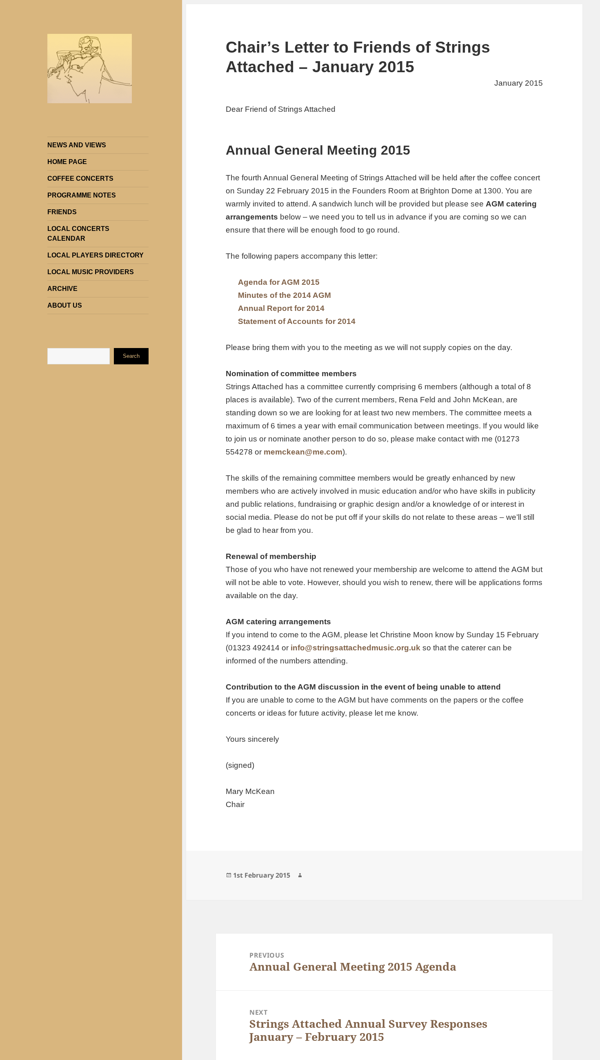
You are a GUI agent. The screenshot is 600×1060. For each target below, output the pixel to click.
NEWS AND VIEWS (76, 145)
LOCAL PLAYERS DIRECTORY (95, 255)
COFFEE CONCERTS (80, 178)
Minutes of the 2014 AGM (284, 295)
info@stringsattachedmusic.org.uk (355, 647)
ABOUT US (64, 305)
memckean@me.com (303, 452)
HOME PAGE (67, 161)
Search (131, 356)
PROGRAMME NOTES (81, 195)
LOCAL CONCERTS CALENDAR (78, 233)
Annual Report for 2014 (281, 308)
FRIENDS (62, 211)
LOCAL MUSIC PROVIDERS (90, 271)
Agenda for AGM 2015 (279, 282)
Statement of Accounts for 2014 (297, 321)
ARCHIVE (62, 288)
